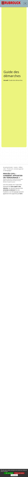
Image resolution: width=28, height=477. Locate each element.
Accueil (6, 80)
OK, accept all (9, 473)
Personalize (14, 475)
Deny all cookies (20, 473)
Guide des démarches (15, 80)
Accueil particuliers (8, 167)
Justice (16, 167)
